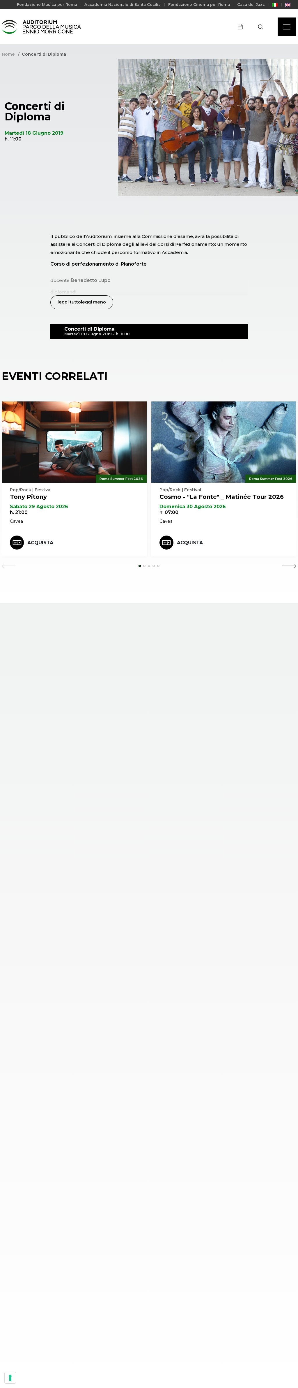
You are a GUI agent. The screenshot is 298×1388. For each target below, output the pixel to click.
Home (8, 54)
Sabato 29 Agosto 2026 (39, 506)
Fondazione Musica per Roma (47, 4)
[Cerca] (262, 26)
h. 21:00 (19, 512)
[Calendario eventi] (242, 26)
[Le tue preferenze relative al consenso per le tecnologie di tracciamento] (10, 1377)
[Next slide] (289, 566)
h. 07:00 (168, 512)
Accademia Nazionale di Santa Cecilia (122, 4)
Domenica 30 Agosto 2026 (192, 506)
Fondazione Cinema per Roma (199, 4)
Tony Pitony (28, 496)
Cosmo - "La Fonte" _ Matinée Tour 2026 (221, 496)
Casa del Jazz (251, 4)
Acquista (40, 542)
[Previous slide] (9, 566)
